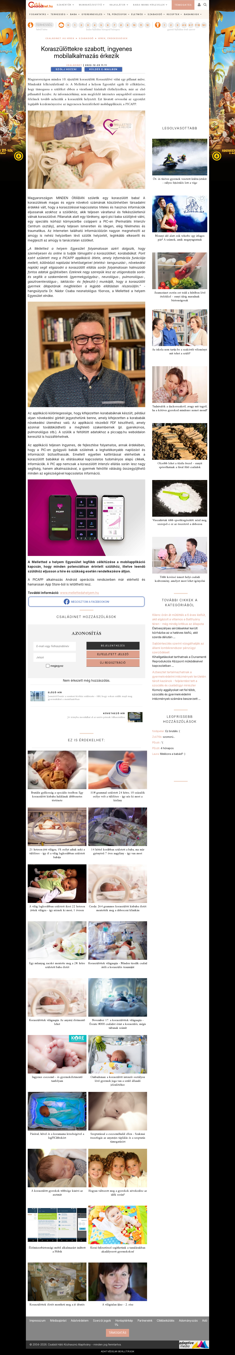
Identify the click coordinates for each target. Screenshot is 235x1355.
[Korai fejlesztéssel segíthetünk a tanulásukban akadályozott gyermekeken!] (117, 1225)
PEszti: (157, 742)
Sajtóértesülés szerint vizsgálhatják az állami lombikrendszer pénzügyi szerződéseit (178, 648)
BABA (73, 14)
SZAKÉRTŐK (64, 4)
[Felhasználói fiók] (198, 3)
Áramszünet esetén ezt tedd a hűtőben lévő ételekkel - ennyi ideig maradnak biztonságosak (179, 296)
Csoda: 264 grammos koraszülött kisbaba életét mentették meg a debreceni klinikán (117, 908)
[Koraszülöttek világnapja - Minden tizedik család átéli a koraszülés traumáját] (117, 940)
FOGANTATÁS (37, 14)
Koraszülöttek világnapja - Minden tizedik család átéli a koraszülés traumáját (117, 965)
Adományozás (188, 1320)
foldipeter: (166, 731)
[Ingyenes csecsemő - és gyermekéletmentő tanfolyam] (57, 1054)
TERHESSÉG (58, 14)
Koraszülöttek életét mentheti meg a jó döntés (57, 1304)
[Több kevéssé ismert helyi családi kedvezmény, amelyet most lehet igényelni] (179, 555)
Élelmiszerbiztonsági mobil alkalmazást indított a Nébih (57, 1249)
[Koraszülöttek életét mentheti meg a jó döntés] (57, 1282)
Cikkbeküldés (166, 1320)
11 (141, 25)
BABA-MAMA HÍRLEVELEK (149, 4)
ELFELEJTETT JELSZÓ (113, 654)
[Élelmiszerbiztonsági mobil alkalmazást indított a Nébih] (57, 1225)
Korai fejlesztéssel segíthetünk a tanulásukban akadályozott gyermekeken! (117, 1249)
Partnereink (145, 1320)
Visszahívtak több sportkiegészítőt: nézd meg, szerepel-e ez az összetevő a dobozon (180, 522)
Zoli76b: (163, 736)
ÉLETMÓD (137, 14)
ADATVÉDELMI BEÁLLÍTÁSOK (117, 1351)
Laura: (168, 753)
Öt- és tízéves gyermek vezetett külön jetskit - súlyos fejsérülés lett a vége (180, 181)
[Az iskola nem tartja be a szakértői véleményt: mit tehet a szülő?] (179, 327)
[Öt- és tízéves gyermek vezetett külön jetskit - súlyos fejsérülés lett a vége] (179, 157)
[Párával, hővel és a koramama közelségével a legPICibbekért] (57, 1111)
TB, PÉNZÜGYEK (117, 14)
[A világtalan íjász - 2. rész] (117, 1282)
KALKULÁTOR (118, 4)
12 (147, 25)
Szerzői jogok (102, 1320)
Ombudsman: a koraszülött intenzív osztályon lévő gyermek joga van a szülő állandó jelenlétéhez (118, 1081)
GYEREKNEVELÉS (92, 14)
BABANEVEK (191, 14)
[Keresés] (205, 3)
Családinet (74, 65)
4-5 (184, 25)
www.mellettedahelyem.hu (79, 593)
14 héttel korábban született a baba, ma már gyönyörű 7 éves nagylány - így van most (117, 851)
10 (134, 25)
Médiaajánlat (58, 1320)
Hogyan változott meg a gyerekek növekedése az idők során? (117, 1192)
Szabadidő (86, 38)
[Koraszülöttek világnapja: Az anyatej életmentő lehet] (57, 997)
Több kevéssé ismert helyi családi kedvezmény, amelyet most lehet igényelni (180, 579)
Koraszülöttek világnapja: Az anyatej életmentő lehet (57, 1022)
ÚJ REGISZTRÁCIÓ (113, 662)
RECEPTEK (173, 14)
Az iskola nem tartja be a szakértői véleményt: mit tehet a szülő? (179, 351)
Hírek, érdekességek (113, 38)
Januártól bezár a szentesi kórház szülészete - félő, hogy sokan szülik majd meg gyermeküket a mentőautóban (90, 698)
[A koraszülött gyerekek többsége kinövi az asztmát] (57, 1168)
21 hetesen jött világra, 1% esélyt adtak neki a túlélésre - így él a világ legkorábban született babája (57, 853)
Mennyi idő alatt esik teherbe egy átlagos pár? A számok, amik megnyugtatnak (180, 237)
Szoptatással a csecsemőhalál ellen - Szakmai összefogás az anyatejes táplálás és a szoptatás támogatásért (117, 1138)
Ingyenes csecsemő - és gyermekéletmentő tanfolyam (57, 1079)
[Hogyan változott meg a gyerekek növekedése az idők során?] (117, 1168)
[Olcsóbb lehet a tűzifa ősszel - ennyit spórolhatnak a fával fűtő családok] (179, 441)
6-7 (191, 25)
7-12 (197, 25)
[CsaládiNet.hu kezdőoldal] (40, 4)
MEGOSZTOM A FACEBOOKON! (89, 601)
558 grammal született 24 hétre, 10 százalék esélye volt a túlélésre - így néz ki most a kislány (118, 796)
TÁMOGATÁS (183, 4)
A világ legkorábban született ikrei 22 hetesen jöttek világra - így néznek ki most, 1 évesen (57, 908)
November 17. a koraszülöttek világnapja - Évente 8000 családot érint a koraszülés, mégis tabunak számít (117, 1024)
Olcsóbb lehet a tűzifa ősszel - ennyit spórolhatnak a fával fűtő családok (180, 465)
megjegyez (56, 665)
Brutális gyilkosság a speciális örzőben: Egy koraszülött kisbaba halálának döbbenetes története (57, 796)
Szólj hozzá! (66, 69)
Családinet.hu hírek (60, 38)
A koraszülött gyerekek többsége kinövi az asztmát (57, 1192)
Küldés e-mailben (103, 69)
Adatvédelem (79, 1320)
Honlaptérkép (124, 1320)
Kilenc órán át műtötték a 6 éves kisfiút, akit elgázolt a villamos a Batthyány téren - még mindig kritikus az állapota (179, 619)
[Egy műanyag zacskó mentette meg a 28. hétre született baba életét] (57, 940)
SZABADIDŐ (155, 14)
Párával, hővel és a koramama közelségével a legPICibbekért (57, 1136)
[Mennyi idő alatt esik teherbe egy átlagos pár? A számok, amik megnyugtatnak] (179, 214)
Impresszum (37, 1320)
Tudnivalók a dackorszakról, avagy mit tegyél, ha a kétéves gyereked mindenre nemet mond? (179, 408)
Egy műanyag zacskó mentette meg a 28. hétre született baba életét (57, 965)
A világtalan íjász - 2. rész (117, 1304)
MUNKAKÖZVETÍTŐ (90, 4)
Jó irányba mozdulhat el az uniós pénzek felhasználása (96, 717)
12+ (204, 25)
